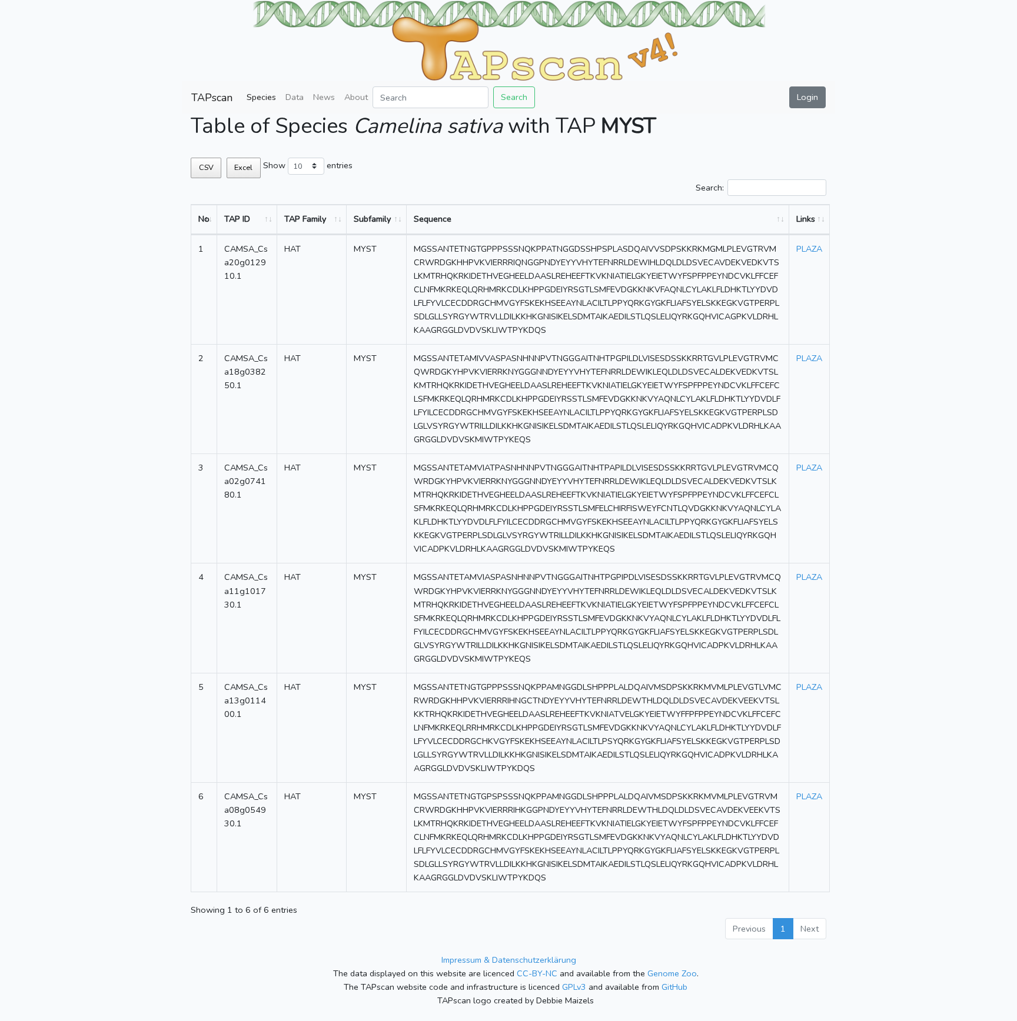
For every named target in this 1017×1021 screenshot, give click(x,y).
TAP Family (305, 219)
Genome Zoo (672, 973)
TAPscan (211, 98)
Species (261, 97)
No (204, 219)
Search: (710, 187)
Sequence (432, 219)
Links (805, 219)
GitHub (674, 987)
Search (514, 97)
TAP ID (237, 219)
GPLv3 (574, 987)
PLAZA (809, 249)
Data (294, 97)
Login (807, 97)
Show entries (308, 165)
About (356, 97)
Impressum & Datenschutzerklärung (508, 960)
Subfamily (372, 219)
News (324, 97)
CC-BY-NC (537, 973)
